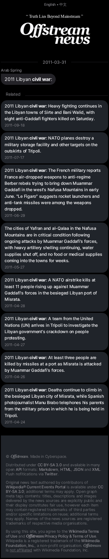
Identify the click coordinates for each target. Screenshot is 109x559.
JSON (78, 469)
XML (96, 469)
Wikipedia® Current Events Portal (35, 487)
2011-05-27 (15, 267)
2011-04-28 (15, 306)
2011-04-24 (15, 422)
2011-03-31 (54, 62)
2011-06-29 (15, 215)
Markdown (48, 469)
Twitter (51, 474)
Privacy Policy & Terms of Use (61, 536)
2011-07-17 (14, 157)
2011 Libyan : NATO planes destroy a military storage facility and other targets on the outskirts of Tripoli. (51, 144)
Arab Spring (11, 70)
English (50, 4)
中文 (63, 4)
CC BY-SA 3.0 (50, 465)
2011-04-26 (15, 376)
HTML (65, 469)
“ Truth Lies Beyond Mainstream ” (54, 16)
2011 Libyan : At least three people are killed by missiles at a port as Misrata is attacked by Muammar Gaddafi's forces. (53, 364)
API (18, 469)
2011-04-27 (15, 344)
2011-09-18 (15, 125)
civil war (41, 79)
